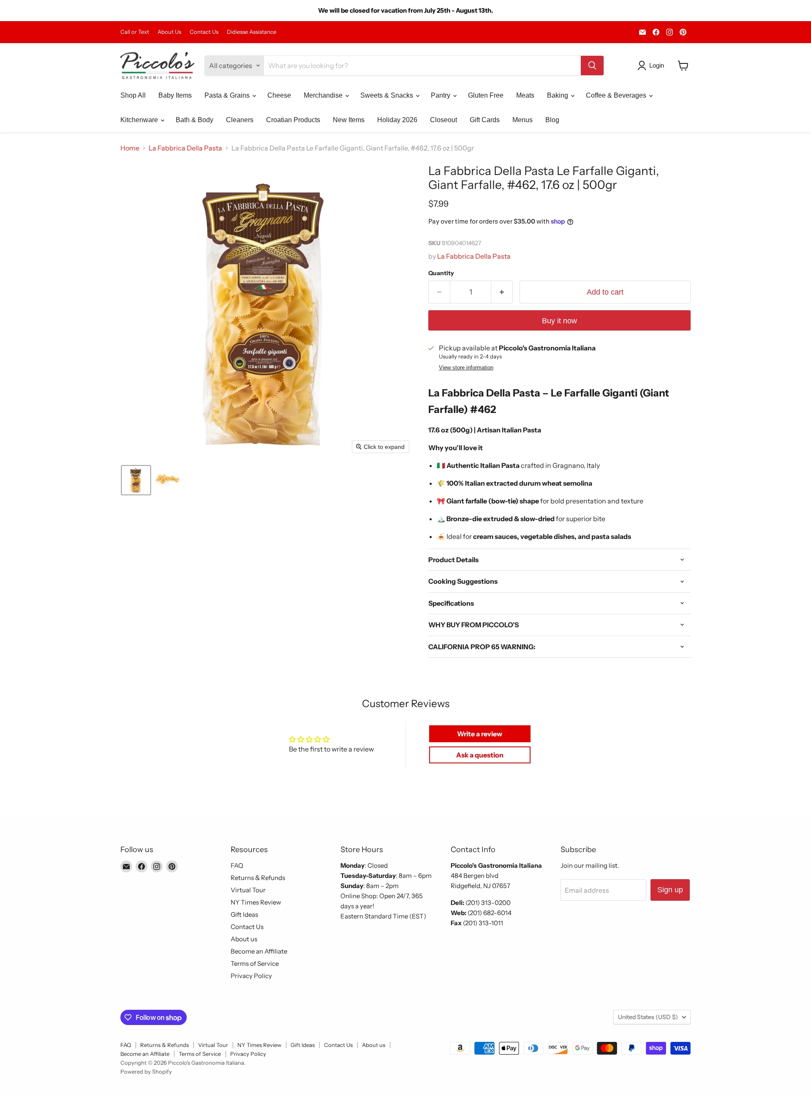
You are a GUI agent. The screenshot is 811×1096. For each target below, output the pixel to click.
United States (648, 1017)
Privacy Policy (251, 976)
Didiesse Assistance (251, 32)
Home (129, 148)
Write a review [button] (479, 734)
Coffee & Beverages (617, 95)
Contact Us (204, 32)
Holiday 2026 (397, 119)
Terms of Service (255, 963)
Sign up (670, 890)
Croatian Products (293, 119)
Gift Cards (485, 119)
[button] (652, 65)
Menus (522, 119)
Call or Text (134, 32)
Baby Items (175, 95)
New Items (349, 119)
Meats (525, 95)
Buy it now (559, 321)
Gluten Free (485, 95)
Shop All (133, 95)
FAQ (237, 865)
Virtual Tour (248, 890)
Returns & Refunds (258, 878)
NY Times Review (256, 902)
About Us (169, 32)
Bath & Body (194, 119)
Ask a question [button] (479, 755)
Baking (558, 95)
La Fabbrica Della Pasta (185, 148)
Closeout (443, 119)
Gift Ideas (244, 914)
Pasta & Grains (227, 95)
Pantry (441, 95)
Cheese (279, 95)
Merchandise (324, 95)
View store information (466, 368)
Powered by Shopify (146, 1071)
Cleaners (239, 119)
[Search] (592, 65)
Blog (552, 119)
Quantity (441, 273)
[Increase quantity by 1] (502, 292)
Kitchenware (140, 119)
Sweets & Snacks (387, 95)
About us (244, 939)
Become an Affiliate (259, 951)
